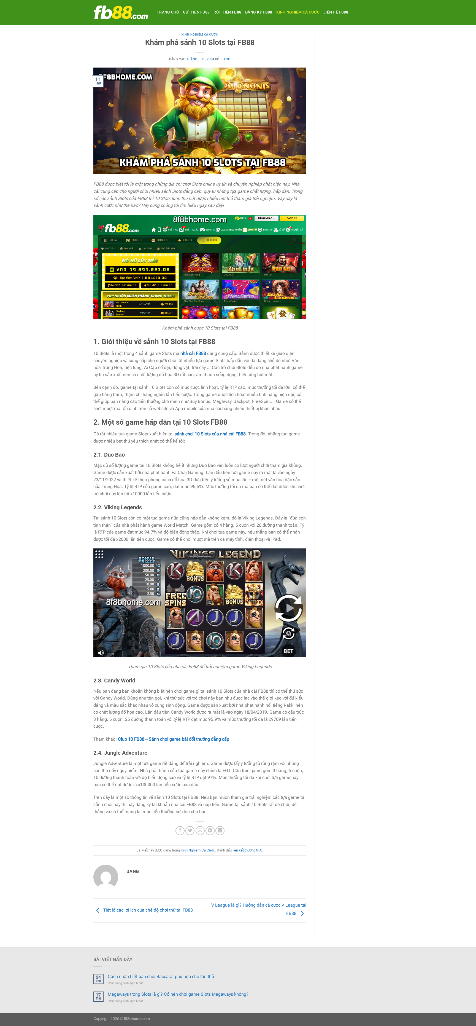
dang (225, 59)
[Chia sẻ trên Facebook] (180, 830)
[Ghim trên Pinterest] (210, 830)
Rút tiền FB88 (227, 12)
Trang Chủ (168, 12)
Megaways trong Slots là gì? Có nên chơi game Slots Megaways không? (178, 994)
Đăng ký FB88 (258, 12)
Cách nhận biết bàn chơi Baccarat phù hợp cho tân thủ (161, 976)
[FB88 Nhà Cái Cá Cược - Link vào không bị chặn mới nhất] (120, 12)
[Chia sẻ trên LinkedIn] (220, 830)
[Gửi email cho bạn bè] (200, 830)
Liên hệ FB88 (335, 12)
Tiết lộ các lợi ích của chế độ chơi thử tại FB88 (147, 910)
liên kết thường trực (247, 850)
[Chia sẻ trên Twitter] (189, 830)
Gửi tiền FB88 (196, 12)
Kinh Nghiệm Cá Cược (298, 12)
